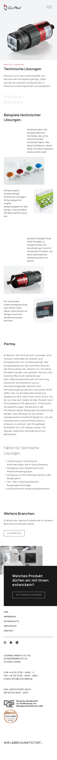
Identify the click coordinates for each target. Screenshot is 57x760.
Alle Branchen (14, 533)
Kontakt (9, 630)
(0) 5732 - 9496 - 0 (23, 672)
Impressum (10, 616)
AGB (6, 612)
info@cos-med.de (22, 679)
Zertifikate (10, 626)
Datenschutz (11, 621)
